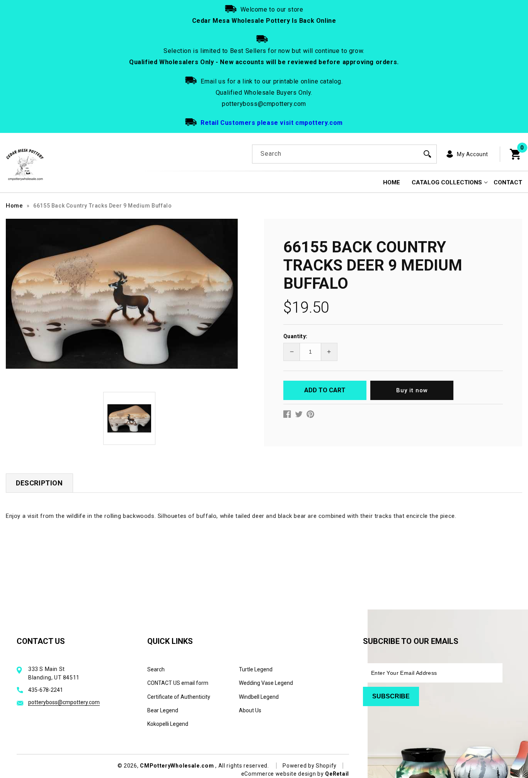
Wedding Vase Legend (266, 683)
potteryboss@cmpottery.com (64, 702)
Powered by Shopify (310, 766)
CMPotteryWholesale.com (177, 766)
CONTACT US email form (177, 683)
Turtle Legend (256, 669)
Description (39, 483)
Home (14, 205)
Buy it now (412, 390)
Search (156, 669)
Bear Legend (162, 710)
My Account (472, 154)
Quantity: (295, 336)
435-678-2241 (45, 690)
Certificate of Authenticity (178, 697)
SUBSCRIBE (391, 696)
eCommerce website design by (283, 774)
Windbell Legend (259, 697)
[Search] (427, 153)
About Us (250, 710)
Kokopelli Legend (167, 724)
